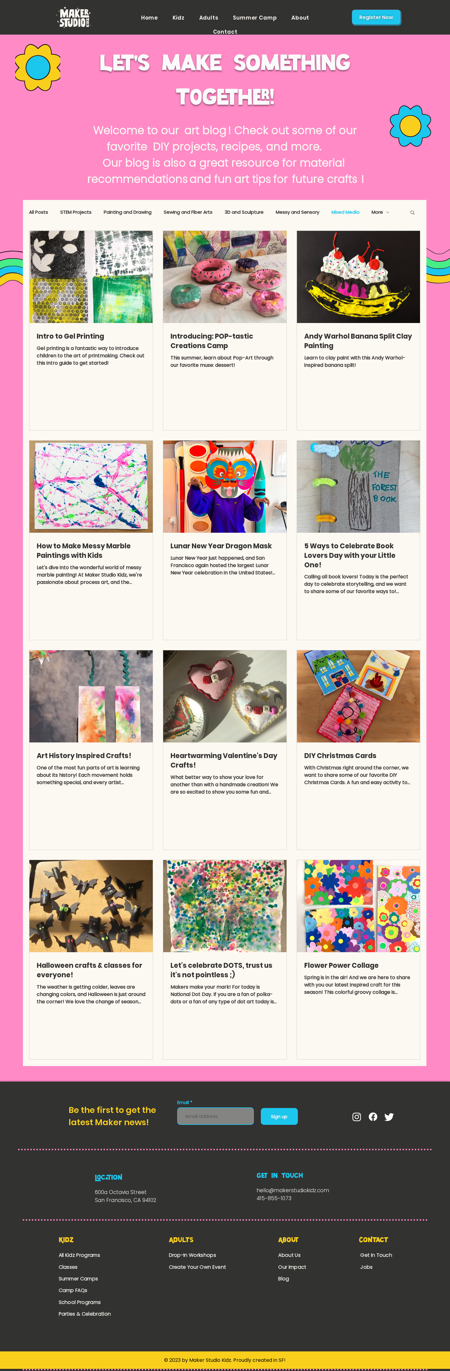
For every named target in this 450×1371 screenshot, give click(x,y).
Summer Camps (78, 1278)
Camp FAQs (73, 1290)
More (377, 212)
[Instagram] (356, 1116)
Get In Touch (376, 1255)
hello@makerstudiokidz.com (293, 1190)
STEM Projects (76, 212)
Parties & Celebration (85, 1313)
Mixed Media (345, 212)
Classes (68, 1267)
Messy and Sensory (297, 212)
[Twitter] (389, 1116)
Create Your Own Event (198, 1267)
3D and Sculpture (244, 212)
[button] (412, 213)
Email (183, 1102)
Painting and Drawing (128, 212)
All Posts (38, 212)
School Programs (80, 1302)
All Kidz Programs (79, 1255)
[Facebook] (373, 1116)
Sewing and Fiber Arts (188, 212)
